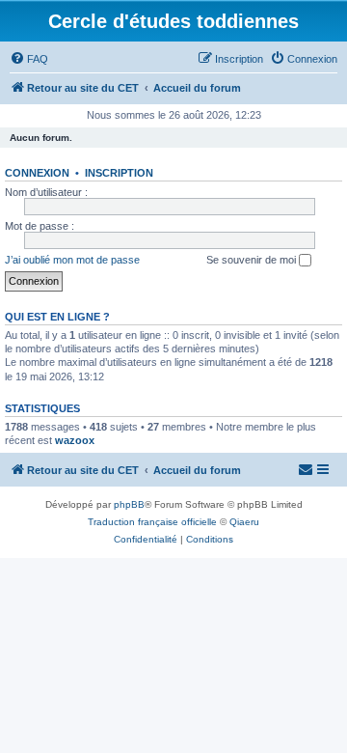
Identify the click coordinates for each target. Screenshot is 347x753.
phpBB (129, 504)
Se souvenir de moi (252, 259)
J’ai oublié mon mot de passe (72, 259)
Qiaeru (244, 521)
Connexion (37, 173)
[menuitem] (29, 58)
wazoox (74, 440)
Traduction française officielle (152, 521)
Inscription (119, 173)
